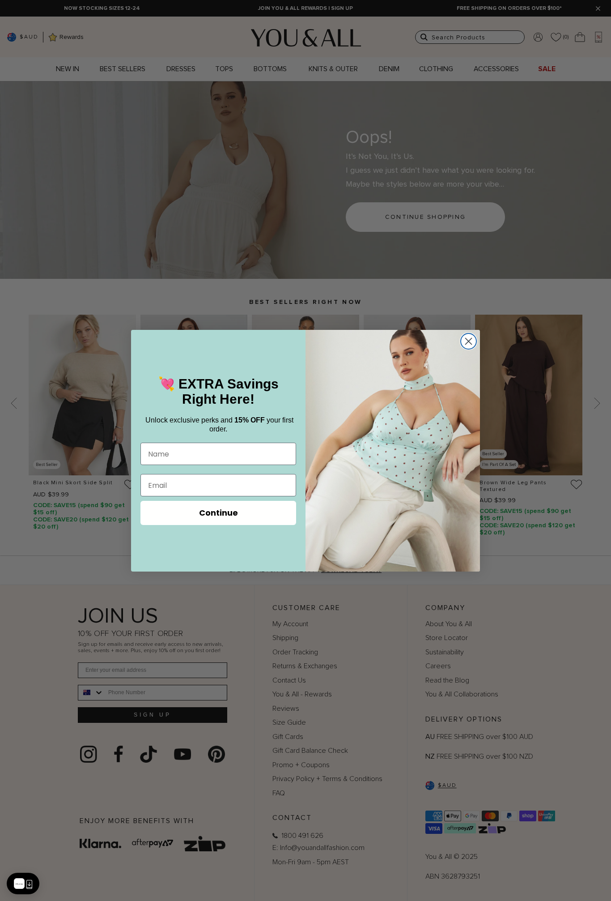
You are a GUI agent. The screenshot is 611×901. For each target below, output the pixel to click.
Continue (218, 512)
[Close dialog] (468, 341)
